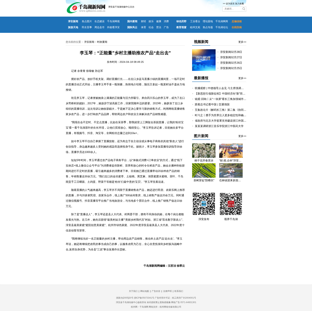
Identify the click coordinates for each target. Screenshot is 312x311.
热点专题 (208, 27)
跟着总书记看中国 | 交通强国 (212, 104)
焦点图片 (87, 21)
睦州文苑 (195, 27)
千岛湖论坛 (221, 27)
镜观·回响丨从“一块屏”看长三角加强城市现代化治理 (226, 98)
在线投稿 (237, 27)
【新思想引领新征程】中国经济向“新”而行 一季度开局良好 (230, 93)
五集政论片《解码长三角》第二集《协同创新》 (223, 109)
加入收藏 (239, 3)
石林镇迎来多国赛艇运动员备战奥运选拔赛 (231, 180)
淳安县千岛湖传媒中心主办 (121, 7)
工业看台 (195, 21)
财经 (143, 21)
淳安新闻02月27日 (232, 57)
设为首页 (230, 3)
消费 (166, 21)
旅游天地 (73, 27)
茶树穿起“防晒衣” (204, 180)
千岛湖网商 (221, 21)
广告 (166, 27)
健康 (158, 21)
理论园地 (208, 21)
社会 (151, 27)
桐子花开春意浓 (203, 160)
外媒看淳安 (113, 27)
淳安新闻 (73, 21)
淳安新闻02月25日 (232, 68)
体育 (143, 27)
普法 (158, 27)
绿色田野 (181, 21)
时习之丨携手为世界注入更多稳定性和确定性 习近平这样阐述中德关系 (237, 115)
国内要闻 (132, 21)
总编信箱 (237, 21)
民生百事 (87, 27)
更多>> (242, 41)
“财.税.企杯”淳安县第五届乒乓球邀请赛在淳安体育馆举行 (231, 160)
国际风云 (132, 27)
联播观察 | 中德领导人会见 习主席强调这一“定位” (224, 88)
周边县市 (99, 27)
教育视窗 (181, 27)
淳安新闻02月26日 (232, 62)
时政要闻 (102, 41)
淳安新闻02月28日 (232, 51)
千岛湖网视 (113, 21)
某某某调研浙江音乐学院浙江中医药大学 (219, 126)
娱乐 (151, 21)
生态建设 (99, 21)
